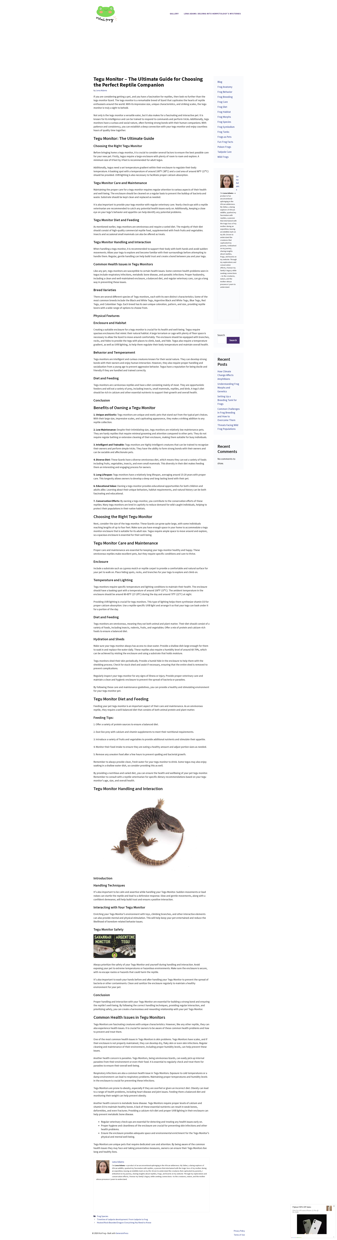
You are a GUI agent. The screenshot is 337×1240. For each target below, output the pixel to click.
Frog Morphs (224, 116)
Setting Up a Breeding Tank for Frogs (227, 400)
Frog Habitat (224, 111)
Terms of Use (239, 1235)
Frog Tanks (223, 131)
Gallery (174, 13)
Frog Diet (222, 106)
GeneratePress (122, 1233)
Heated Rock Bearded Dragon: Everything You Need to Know (124, 1222)
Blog (219, 81)
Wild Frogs (223, 156)
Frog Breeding (225, 96)
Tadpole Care (224, 151)
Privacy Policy (239, 1231)
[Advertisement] (168, 47)
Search (221, 335)
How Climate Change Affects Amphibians (225, 375)
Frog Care (222, 101)
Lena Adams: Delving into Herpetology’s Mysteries (212, 13)
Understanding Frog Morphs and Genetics (228, 387)
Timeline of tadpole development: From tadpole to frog (122, 1219)
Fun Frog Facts (225, 141)
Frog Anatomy (224, 86)
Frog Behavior (224, 91)
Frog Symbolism (226, 126)
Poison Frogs (224, 146)
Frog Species (102, 1216)
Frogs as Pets (224, 136)
